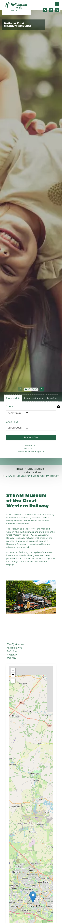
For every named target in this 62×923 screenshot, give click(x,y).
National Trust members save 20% (17, 24)
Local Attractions (31, 472)
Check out (12, 422)
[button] (32, 897)
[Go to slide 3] (33, 389)
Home (19, 468)
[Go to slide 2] (29, 389)
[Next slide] (42, 389)
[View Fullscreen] (13, 681)
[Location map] (57, 10)
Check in (11, 406)
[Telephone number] (45, 10)
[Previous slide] (20, 389)
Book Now (31, 437)
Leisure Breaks (35, 468)
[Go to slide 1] (26, 389)
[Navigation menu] (57, 4)
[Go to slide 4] (36, 389)
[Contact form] (51, 10)
